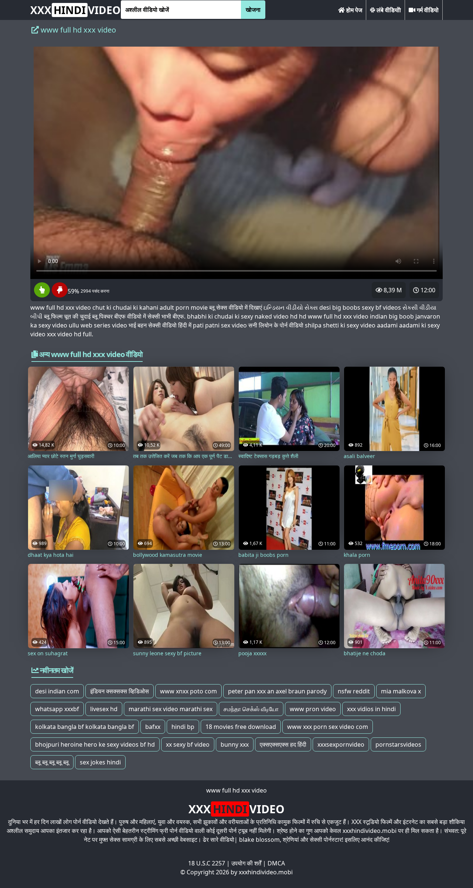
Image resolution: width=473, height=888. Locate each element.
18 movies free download (240, 727)
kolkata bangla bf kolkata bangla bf (84, 727)
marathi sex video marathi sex (170, 709)
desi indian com (57, 691)
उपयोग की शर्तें (246, 863)
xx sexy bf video (188, 744)
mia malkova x (401, 691)
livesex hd (104, 709)
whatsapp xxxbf (57, 709)
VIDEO (75, 10)
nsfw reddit (354, 691)
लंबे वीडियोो (388, 10)
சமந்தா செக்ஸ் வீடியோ (251, 709)
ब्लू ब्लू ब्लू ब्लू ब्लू (52, 762)
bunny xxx (235, 744)
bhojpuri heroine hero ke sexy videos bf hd (95, 744)
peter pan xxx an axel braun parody (277, 691)
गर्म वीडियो (427, 10)
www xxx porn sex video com (327, 727)
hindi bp (182, 727)
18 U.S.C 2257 (206, 863)
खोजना (253, 10)
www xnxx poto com (188, 691)
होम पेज (353, 10)
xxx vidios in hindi (371, 709)
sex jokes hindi (100, 762)
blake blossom (259, 839)
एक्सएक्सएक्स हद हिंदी (283, 744)
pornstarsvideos (398, 744)
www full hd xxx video (236, 790)
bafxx (152, 727)
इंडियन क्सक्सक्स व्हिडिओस (119, 691)
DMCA (276, 863)
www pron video (313, 709)
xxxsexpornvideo (340, 744)
